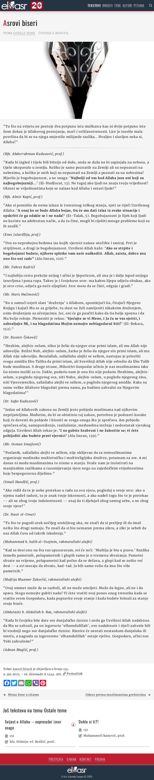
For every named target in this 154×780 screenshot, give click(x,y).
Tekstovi (94, 5)
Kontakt (86, 759)
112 (65, 669)
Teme (117, 5)
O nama (72, 759)
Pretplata (56, 759)
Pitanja (139, 5)
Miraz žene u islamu (23, 694)
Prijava (100, 759)
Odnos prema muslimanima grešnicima (116, 694)
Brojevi (107, 5)
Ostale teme (24, 33)
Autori (127, 5)
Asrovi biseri (22, 669)
